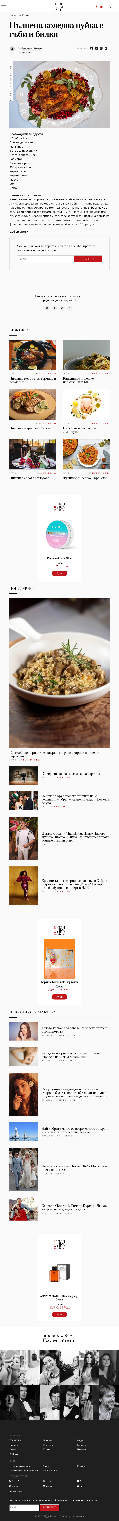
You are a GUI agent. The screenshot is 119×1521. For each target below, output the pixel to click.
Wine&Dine (15, 1440)
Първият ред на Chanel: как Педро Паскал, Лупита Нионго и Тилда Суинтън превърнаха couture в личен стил (75, 837)
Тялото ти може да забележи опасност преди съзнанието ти (75, 1030)
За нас (46, 1466)
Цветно (13, 1449)
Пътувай (81, 1449)
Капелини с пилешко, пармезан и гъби (78, 380)
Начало (13, 15)
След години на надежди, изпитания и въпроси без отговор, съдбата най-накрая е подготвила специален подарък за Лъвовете (75, 1092)
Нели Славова (62, 1174)
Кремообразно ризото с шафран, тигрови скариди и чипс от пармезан (54, 754)
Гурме (25, 15)
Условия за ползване (20, 1466)
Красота (46, 844)
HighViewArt (65, 778)
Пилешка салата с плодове (29, 478)
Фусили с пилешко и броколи (85, 478)
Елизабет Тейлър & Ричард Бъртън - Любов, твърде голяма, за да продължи (74, 1207)
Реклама (81, 1466)
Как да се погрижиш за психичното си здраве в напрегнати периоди (70, 1055)
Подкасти (48, 1440)
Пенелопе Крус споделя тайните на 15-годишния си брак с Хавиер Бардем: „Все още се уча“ (75, 799)
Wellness (47, 1035)
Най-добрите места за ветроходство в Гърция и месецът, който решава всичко (75, 1130)
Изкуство (47, 778)
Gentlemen (47, 1136)
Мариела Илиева (32, 48)
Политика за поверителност (24, 1470)
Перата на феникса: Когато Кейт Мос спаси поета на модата (74, 1168)
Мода (44, 1174)
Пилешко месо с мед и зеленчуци (79, 430)
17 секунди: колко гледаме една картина (71, 774)
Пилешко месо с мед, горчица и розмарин (32, 380)
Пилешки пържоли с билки (29, 428)
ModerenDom (50, 1470)
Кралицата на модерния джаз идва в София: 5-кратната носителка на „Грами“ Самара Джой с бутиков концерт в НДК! (74, 884)
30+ (43, 807)
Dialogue (13, 1445)
